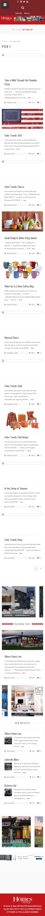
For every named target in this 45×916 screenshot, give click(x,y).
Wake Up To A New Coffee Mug (19, 286)
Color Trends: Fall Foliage (16, 437)
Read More (36, 70)
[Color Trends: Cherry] (22, 170)
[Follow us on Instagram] (20, 1)
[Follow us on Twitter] (24, 1)
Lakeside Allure (11, 759)
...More (29, 98)
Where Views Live (12, 656)
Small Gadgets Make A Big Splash (20, 238)
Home (5, 41)
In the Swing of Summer (16, 488)
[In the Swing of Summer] (22, 472)
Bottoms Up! (27, 29)
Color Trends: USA (13, 135)
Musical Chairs (11, 337)
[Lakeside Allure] (8, 766)
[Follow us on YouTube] (27, 1)
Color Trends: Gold (13, 386)
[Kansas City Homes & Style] (22, 18)
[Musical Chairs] (22, 321)
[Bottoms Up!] (8, 792)
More (23, 673)
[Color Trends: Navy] (22, 523)
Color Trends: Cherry (14, 187)
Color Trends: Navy (13, 540)
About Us (27, 13)
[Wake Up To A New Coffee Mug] (22, 270)
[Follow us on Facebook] (17, 1)
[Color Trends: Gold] (22, 369)
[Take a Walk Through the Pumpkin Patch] (22, 63)
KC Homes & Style (10, 906)
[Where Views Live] (22, 640)
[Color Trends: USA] (22, 119)
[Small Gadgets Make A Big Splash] (22, 221)
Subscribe (18, 13)
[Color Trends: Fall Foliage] (22, 420)
